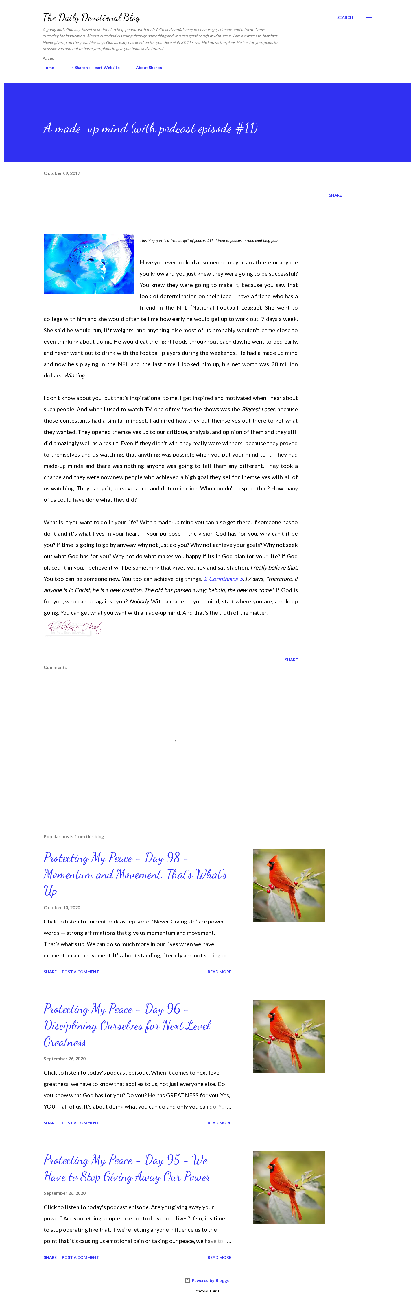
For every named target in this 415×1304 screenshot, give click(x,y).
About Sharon (149, 67)
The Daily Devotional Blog (91, 17)
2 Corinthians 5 (223, 578)
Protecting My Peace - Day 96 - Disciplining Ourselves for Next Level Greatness (127, 1025)
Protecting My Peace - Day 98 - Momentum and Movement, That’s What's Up (135, 874)
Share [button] (335, 195)
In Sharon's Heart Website (95, 67)
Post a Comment (80, 971)
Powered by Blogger (211, 1280)
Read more (219, 971)
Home (48, 67)
